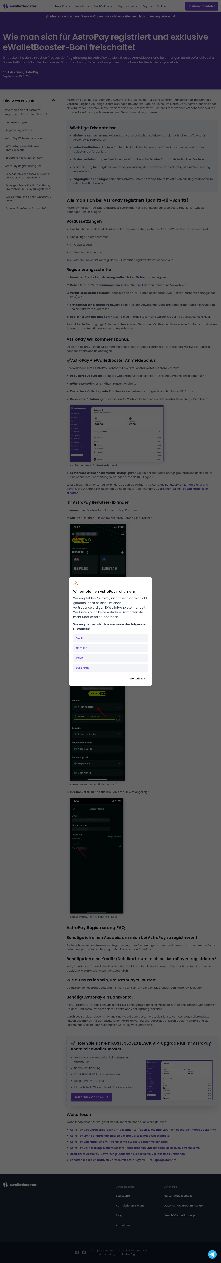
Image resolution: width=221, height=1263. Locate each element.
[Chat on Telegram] (212, 1254)
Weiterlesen (137, 678)
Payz (79, 658)
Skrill (79, 638)
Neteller (81, 648)
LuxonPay (83, 668)
